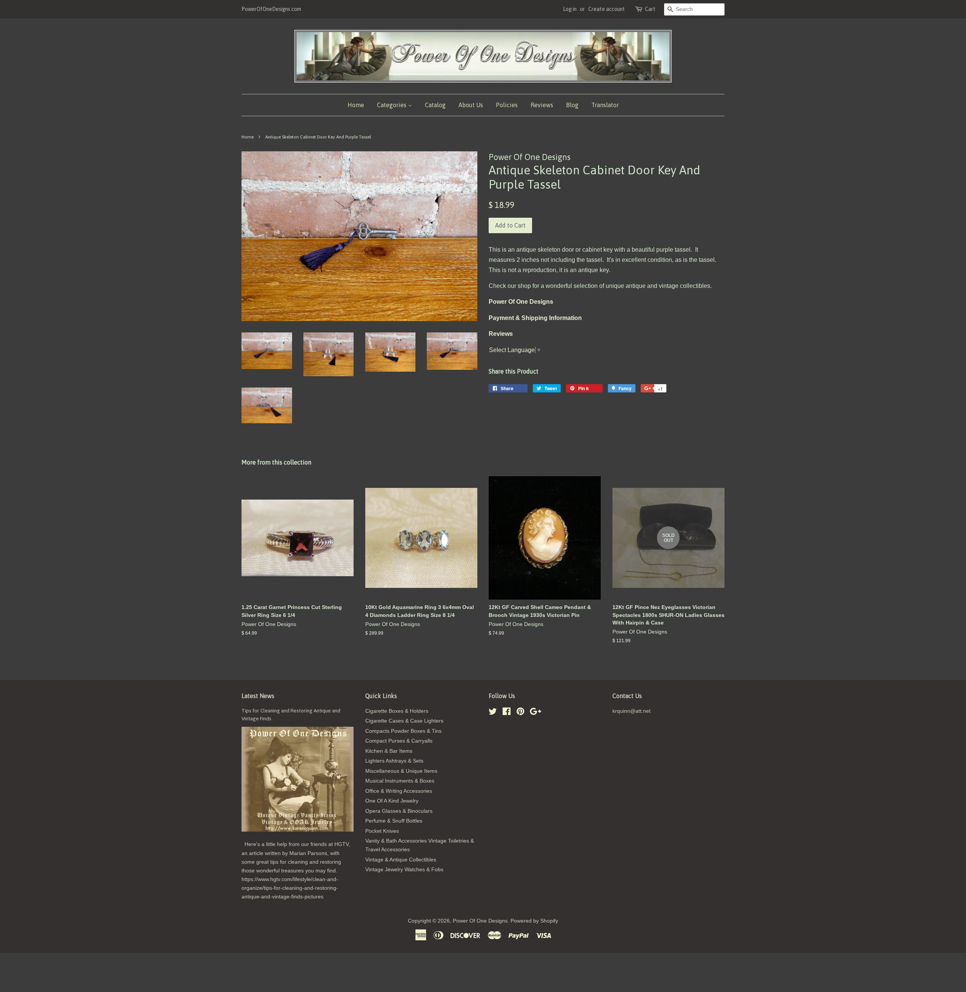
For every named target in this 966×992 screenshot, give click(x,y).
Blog (572, 105)
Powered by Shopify (534, 921)
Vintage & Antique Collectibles (400, 860)
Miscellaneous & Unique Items (401, 771)
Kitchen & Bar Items (388, 751)
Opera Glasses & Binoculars (398, 811)
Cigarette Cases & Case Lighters (404, 721)
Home (356, 105)
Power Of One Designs (480, 921)
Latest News (258, 695)
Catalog (435, 105)
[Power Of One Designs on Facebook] (506, 713)
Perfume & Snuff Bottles (393, 821)
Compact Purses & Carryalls (398, 741)
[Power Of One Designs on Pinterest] (520, 713)
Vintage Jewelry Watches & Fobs (404, 869)
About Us (470, 105)
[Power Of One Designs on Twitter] (493, 713)
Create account (606, 9)
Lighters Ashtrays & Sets (394, 761)
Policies (507, 105)
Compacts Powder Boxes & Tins (403, 731)
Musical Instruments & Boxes (399, 781)
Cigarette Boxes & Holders (396, 711)
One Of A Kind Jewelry (391, 801)
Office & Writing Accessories (398, 791)
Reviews (542, 105)
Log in (570, 9)
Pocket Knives (382, 831)
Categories (392, 105)
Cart (650, 9)
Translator (605, 105)
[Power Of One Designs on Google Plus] (535, 713)
